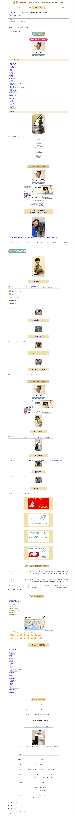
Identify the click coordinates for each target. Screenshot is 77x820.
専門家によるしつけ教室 (15, 15)
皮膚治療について (38, 281)
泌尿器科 (12, 73)
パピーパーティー (38, 353)
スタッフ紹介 (38, 431)
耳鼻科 (11, 75)
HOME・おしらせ (12, 7)
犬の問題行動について (14, 63)
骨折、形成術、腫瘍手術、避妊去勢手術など (18, 341)
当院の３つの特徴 (14, 84)
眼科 (11, 69)
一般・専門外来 (30, 7)
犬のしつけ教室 (55, 7)
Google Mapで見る (49, 630)
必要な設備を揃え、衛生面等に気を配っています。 (20, 476)
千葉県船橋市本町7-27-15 (15, 600)
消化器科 (12, 76)
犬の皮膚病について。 (16, 291)
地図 (47, 726)
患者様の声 (12, 64)
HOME (11, 66)
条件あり (41, 149)
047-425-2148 (58, 2)
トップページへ (13, 799)
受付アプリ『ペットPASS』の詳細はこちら (38, 205)
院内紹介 (38, 472)
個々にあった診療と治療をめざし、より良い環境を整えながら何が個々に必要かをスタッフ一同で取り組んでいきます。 (35, 460)
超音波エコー (38, 488)
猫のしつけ (12, 98)
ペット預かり (13, 103)
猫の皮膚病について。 (16, 294)
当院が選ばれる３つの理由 (15, 83)
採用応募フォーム (14, 106)
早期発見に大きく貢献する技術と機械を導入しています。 (21, 493)
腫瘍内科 (12, 80)
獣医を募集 (17, 31)
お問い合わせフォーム (14, 104)
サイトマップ (13, 107)
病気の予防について (14, 92)
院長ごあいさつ (13, 81)
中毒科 (11, 72)
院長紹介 (21, 7)
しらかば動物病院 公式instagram (39, 797)
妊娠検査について (14, 95)
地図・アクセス (65, 7)
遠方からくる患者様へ (14, 101)
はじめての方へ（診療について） (17, 87)
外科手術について (38, 336)
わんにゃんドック (38, 369)
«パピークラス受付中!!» (29, 246)
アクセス (12, 100)
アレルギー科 (13, 78)
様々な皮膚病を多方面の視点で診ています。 (18, 325)
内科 (11, 70)
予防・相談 (39, 7)
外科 (11, 89)
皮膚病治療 (12, 67)
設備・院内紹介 (13, 90)
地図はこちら (40, 153)
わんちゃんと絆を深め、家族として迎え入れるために (20, 357)
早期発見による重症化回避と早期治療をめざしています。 (21, 374)
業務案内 (12, 86)
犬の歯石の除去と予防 (14, 93)
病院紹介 (47, 7)
